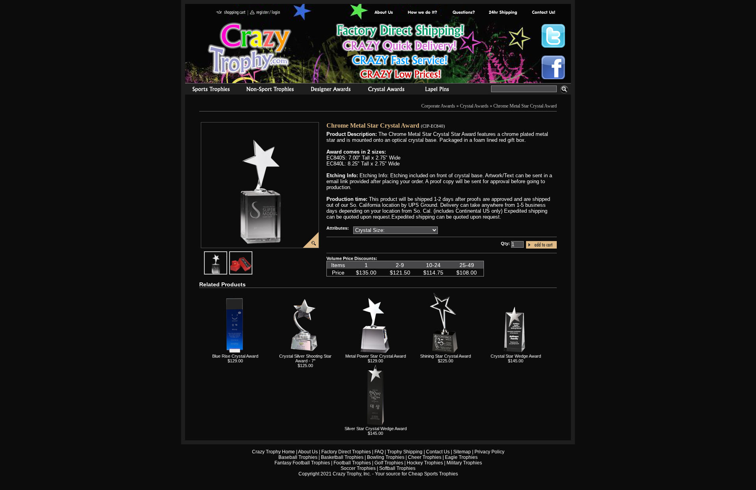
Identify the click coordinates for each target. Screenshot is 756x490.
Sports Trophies (207, 90)
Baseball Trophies (297, 457)
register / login (265, 12)
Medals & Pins (439, 90)
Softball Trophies (397, 468)
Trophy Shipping (404, 452)
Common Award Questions (463, 12)
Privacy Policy (489, 452)
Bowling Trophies (385, 457)
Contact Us (438, 452)
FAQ (379, 452)
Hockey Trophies (425, 463)
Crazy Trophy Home (273, 452)
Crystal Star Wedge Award (516, 356)
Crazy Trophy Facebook (553, 67)
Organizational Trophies (270, 90)
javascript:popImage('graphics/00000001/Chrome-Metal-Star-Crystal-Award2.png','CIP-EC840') (226, 254)
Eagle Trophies (461, 457)
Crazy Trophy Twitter (553, 36)
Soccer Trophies (358, 468)
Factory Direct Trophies (422, 12)
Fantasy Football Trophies (302, 463)
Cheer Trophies (424, 457)
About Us (384, 12)
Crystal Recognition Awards (386, 90)
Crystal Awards (474, 106)
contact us (543, 12)
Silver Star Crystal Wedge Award (376, 428)
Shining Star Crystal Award (445, 356)
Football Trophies (352, 463)
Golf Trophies (388, 463)
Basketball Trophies (342, 457)
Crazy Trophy (250, 48)
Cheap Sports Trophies (433, 474)
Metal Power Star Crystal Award (375, 356)
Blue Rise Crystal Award (235, 356)
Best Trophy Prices (400, 52)
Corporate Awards (438, 106)
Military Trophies (464, 463)
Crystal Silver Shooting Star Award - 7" (305, 358)
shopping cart (231, 12)
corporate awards (330, 90)
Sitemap (462, 452)
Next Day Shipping (503, 12)
